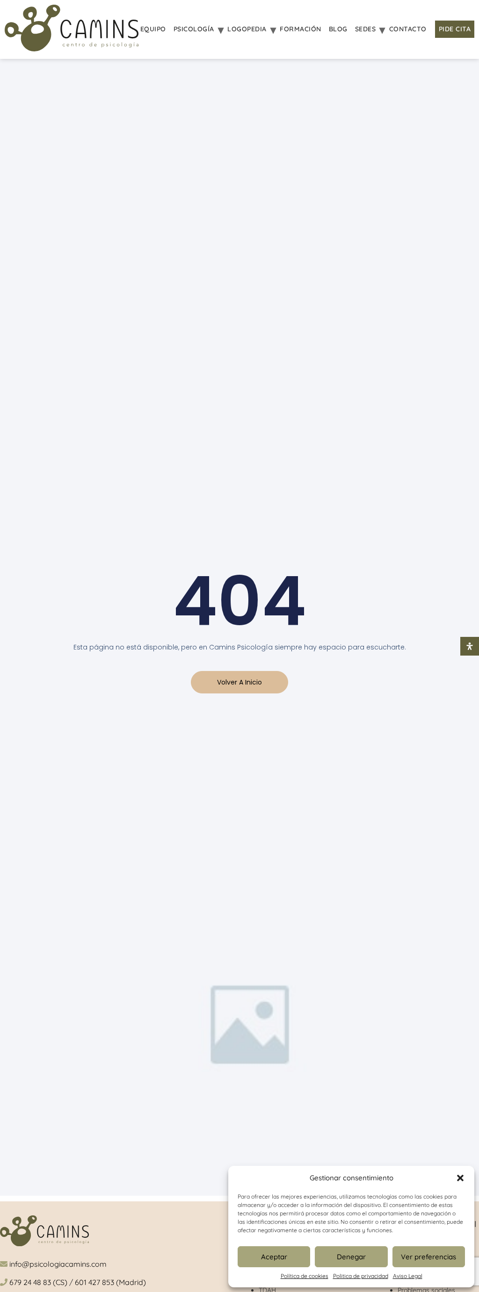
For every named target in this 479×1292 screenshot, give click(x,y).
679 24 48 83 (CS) (38, 1282)
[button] (460, 1178)
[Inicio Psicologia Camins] (71, 29)
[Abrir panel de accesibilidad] (469, 646)
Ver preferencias (428, 1256)
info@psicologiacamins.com (58, 1264)
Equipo (153, 29)
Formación (300, 29)
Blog (338, 29)
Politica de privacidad (360, 1275)
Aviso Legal (407, 1275)
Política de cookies (304, 1275)
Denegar (351, 1256)
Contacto (408, 29)
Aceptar (274, 1256)
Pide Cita (455, 29)
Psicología (194, 29)
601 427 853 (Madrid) (110, 1282)
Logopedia (247, 29)
